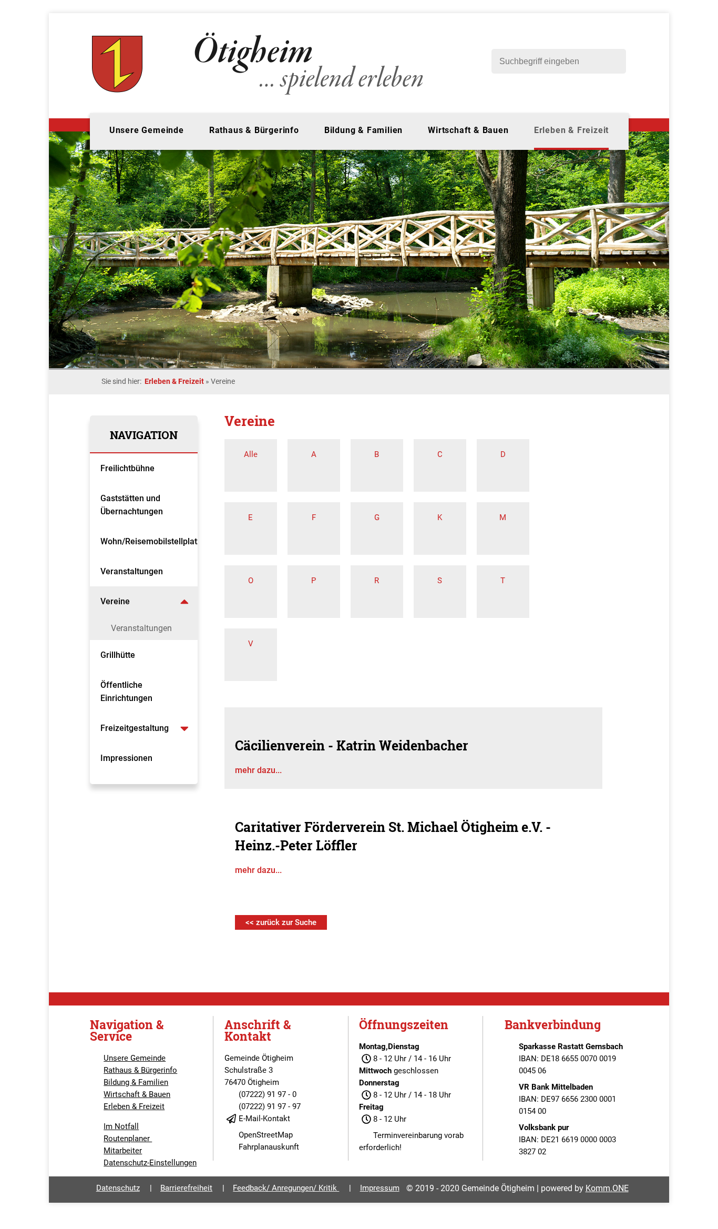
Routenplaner (128, 1138)
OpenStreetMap (266, 1135)
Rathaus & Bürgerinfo (254, 130)
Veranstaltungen (131, 571)
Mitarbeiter (123, 1150)
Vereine (116, 601)
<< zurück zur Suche (280, 922)
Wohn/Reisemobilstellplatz (149, 541)
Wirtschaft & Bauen (468, 130)
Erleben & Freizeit (571, 130)
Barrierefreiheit (186, 1188)
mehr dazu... (258, 770)
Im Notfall (121, 1126)
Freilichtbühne (128, 468)
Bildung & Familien (363, 130)
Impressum (379, 1188)
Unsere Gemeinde (146, 130)
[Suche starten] (613, 61)
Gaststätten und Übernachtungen (132, 504)
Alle (251, 454)
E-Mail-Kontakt (264, 1118)
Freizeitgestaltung (134, 728)
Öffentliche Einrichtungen (127, 691)
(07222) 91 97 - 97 (270, 1106)
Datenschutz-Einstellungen (150, 1162)
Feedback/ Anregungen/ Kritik (286, 1188)
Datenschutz (118, 1188)
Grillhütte (117, 655)
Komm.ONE (607, 1188)
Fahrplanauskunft (269, 1147)
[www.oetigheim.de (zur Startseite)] (259, 94)
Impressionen (126, 758)
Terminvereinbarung (407, 1135)
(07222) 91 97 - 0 (267, 1094)
